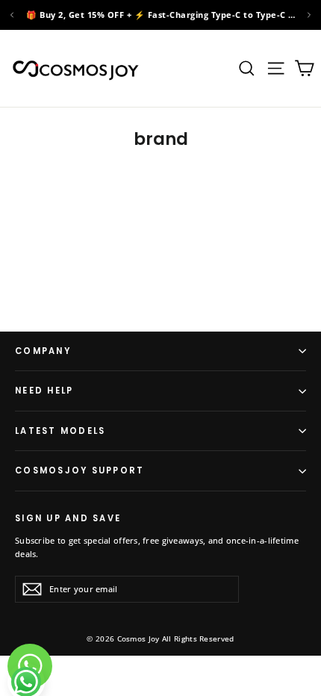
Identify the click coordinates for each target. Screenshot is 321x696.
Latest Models (60, 431)
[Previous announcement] (12, 15)
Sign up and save (68, 517)
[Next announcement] (309, 15)
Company (43, 351)
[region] (160, 15)
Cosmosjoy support (80, 470)
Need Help (44, 391)
